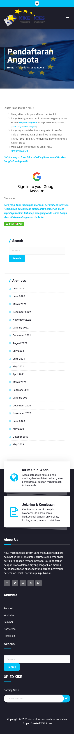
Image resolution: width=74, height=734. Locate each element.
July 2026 (18, 288)
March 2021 (19, 382)
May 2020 (18, 428)
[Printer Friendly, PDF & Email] (14, 224)
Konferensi (10, 629)
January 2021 (21, 397)
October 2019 (21, 436)
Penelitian (9, 635)
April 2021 (19, 374)
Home (10, 67)
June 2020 (19, 421)
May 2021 (18, 366)
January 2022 (21, 327)
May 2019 (18, 444)
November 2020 (22, 413)
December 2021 (22, 335)
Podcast (8, 608)
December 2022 (22, 312)
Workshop (9, 615)
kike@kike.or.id (19, 150)
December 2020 (22, 405)
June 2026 (19, 296)
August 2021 (20, 343)
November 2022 (22, 319)
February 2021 (21, 390)
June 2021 (19, 358)
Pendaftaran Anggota (31, 67)
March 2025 (19, 304)
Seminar (8, 622)
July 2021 (18, 350)
